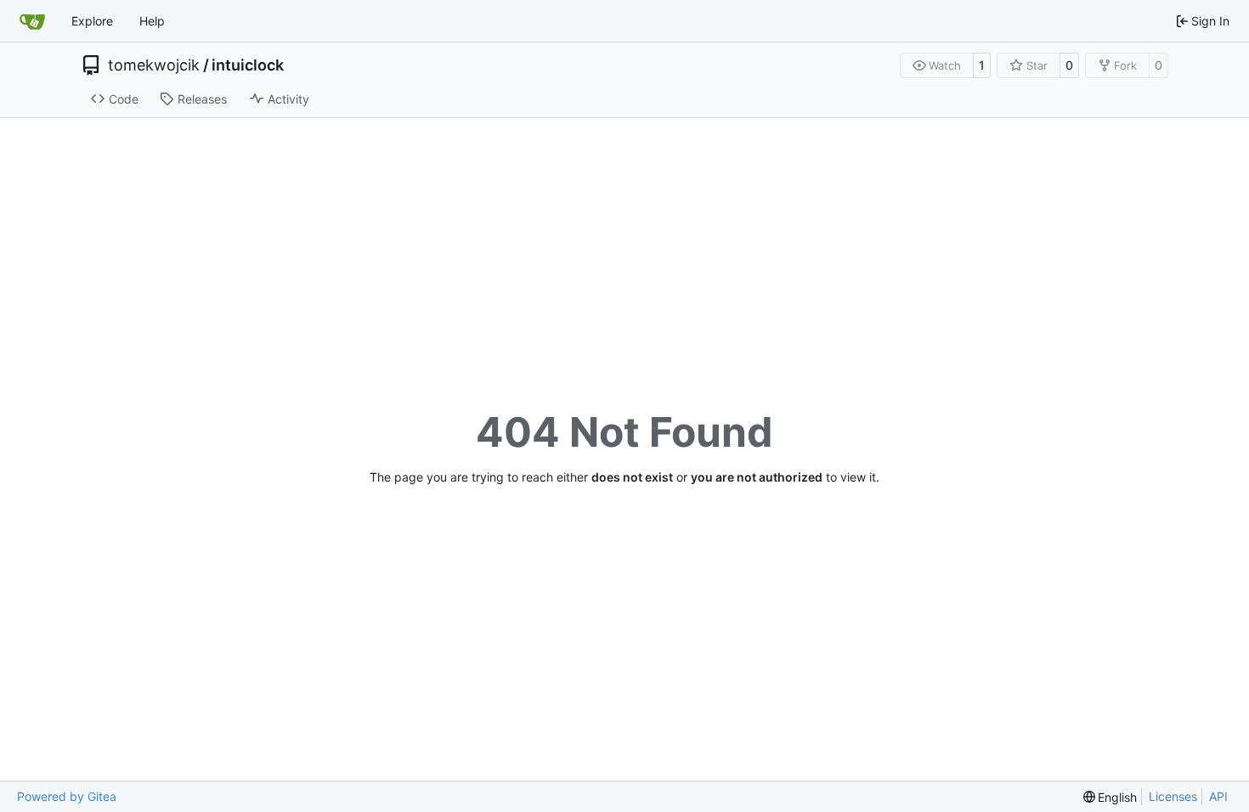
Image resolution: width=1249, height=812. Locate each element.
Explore (92, 21)
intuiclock (248, 65)
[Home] (32, 21)
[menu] (1110, 797)
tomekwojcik (154, 65)
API (1218, 796)
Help (152, 21)
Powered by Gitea (66, 796)
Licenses (1173, 796)
